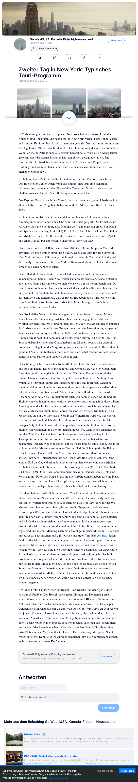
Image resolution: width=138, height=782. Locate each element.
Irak (104, 535)
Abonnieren (116, 40)
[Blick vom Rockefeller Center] (33, 105)
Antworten (108, 707)
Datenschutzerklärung (58, 778)
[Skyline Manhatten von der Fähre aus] (69, 105)
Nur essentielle (105, 770)
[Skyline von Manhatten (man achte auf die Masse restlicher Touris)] (104, 105)
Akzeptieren (127, 770)
